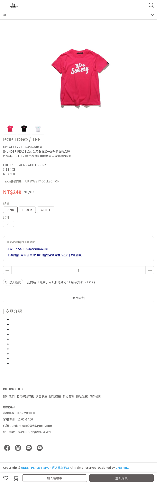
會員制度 (41, 396)
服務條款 (95, 396)
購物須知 (55, 396)
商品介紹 (78, 298)
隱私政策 (82, 396)
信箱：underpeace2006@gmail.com (27, 426)
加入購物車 (54, 478)
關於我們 (9, 396)
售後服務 (68, 396)
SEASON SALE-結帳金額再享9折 (27, 249)
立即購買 (121, 478)
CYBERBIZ (122, 467)
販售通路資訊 (25, 396)
